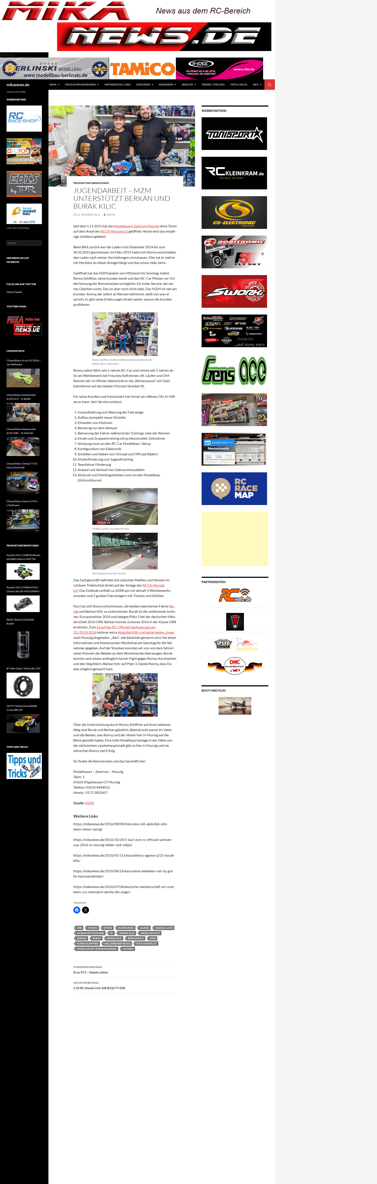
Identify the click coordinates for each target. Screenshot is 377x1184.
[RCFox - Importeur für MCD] (24, 151)
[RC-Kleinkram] (234, 173)
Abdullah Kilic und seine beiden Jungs (146, 632)
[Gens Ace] (234, 370)
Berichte (187, 84)
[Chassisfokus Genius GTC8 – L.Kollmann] (23, 520)
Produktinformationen (80, 84)
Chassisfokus (15, 350)
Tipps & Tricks (238, 84)
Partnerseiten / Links (118, 84)
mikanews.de (18, 84)
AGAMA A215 (127, 933)
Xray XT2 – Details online (90, 969)
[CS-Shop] (234, 212)
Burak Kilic (114, 938)
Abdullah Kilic (150, 933)
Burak (97, 938)
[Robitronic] (234, 251)
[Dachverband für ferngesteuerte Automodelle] (235, 665)
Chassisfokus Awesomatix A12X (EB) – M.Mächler (21, 431)
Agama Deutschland (90, 933)
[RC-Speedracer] (224, 643)
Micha (110, 214)
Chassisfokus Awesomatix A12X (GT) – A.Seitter (21, 396)
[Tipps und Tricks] (24, 765)
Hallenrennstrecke (117, 943)
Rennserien (166, 84)
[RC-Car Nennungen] (234, 449)
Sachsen (128, 948)
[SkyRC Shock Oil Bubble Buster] (23, 644)
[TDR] (24, 183)
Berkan (82, 938)
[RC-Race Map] (234, 488)
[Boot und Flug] (235, 705)
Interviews (143, 84)
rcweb (108, 927)
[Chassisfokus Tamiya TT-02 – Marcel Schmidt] (23, 483)
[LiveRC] (235, 621)
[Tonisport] (234, 133)
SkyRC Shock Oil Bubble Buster (20, 621)
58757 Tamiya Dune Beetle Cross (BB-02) (22, 707)
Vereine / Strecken (213, 84)
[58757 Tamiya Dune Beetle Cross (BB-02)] (23, 723)
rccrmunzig (126, 927)
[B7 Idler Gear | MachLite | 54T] (23, 685)
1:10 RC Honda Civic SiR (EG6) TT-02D (99, 985)
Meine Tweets (14, 292)
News (53, 84)
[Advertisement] (235, 539)
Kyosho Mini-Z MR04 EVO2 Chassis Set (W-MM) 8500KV (23, 589)
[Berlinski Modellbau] (54, 68)
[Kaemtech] (234, 330)
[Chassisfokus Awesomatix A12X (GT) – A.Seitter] (23, 412)
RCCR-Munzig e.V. (114, 231)
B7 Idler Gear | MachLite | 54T (24, 668)
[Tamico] (142, 68)
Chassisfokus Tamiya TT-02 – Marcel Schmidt (23, 465)
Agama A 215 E (164, 927)
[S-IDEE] (219, 68)
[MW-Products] (234, 291)
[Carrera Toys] (234, 409)
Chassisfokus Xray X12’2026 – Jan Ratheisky (24, 362)
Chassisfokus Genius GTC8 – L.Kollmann (23, 503)
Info (256, 84)
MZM (89, 803)
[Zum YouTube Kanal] (24, 325)
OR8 (79, 927)
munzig (93, 927)
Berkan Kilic (136, 938)
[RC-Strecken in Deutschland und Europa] (247, 643)
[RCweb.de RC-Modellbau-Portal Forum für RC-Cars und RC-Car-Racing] (235, 597)
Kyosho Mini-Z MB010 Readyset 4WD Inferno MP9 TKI (24, 557)
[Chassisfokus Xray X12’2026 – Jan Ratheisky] (23, 378)
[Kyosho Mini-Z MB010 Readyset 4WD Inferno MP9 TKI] (23, 571)
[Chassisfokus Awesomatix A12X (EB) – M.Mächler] (23, 446)
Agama (144, 927)
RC (111, 933)
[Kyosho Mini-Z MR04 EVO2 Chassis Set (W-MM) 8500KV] (23, 603)
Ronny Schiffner (87, 943)
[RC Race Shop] (24, 118)
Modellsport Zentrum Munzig (136, 226)
